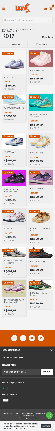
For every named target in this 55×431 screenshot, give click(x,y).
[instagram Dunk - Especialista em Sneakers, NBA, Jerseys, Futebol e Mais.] (14, 338)
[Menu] (4, 8)
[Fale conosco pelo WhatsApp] (49, 415)
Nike (30, 29)
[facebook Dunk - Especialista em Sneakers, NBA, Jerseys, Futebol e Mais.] (23, 338)
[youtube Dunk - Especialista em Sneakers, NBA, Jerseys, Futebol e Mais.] (32, 338)
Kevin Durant (7, 31)
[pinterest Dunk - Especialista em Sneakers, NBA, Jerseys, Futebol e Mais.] (41, 338)
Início (4, 29)
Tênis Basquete (20, 29)
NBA (10, 29)
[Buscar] (49, 20)
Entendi (46, 426)
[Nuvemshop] (27, 418)
